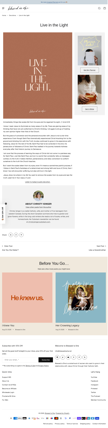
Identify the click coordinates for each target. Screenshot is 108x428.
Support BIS (6, 377)
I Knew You (8, 325)
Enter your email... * (12, 360)
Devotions (12, 15)
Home (4, 15)
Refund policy (48, 424)
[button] (2, 214)
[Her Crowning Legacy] (81, 297)
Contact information (99, 424)
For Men (5, 400)
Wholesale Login (8, 392)
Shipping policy (85, 424)
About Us (5, 381)
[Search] (99, 8)
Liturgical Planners (52, 2)
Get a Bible (89, 109)
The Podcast (95, 396)
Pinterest (94, 389)
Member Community (98, 400)
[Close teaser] (6, 204)
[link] (11, 235)
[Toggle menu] (3, 8)
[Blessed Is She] (18, 8)
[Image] (89, 50)
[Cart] (104, 8)
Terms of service (72, 424)
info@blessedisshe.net (63, 351)
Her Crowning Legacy (67, 325)
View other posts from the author (38, 207)
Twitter (93, 392)
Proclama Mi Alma (8, 396)
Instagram (94, 385)
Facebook (94, 381)
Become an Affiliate (9, 389)
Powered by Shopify (62, 413)
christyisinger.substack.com (39, 222)
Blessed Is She (50, 413)
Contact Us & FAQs (9, 385)
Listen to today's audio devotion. (37, 182)
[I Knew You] (27, 297)
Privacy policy (60, 424)
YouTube (94, 377)
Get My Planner (90, 70)
